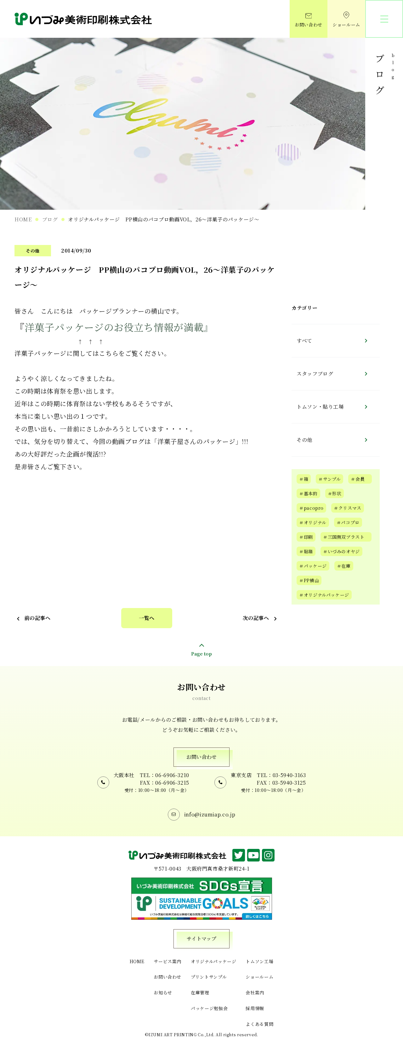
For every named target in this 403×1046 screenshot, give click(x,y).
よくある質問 (259, 1024)
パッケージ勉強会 (209, 1008)
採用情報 (255, 1008)
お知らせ (163, 992)
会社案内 (255, 992)
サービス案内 (167, 961)
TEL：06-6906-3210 (164, 775)
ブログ (50, 219)
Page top (201, 653)
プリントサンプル (209, 977)
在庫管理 (200, 992)
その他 (33, 250)
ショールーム (346, 24)
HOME (23, 219)
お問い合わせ (308, 24)
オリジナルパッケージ (213, 961)
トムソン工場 (259, 961)
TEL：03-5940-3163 (281, 775)
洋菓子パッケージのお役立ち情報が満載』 (119, 327)
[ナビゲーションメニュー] (384, 19)
